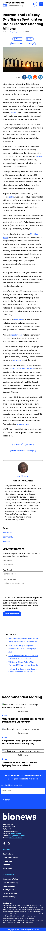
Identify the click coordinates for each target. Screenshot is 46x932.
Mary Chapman (15, 32)
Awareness (7, 532)
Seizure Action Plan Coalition (21, 368)
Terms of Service (10, 893)
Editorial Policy (9, 886)
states (13, 112)
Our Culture (8, 854)
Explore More (8, 874)
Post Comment (12, 614)
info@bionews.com (16, 836)
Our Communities (10, 857)
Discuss (18, 39)
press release (23, 424)
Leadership (7, 861)
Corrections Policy (10, 882)
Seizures (6, 541)
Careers (6, 865)
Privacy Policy (8, 890)
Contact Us (7, 868)
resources (18, 319)
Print (30, 39)
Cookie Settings (9, 897)
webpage (17, 360)
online (11, 197)
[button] (34, 4)
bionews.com (16, 833)
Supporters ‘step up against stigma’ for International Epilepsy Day (23, 648)
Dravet (39, 156)
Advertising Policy (10, 879)
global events (16, 335)
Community (8, 537)
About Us (6, 849)
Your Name (7, 560)
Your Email (7, 570)
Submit (6, 800)
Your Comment (9, 579)
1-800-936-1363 (15, 838)
